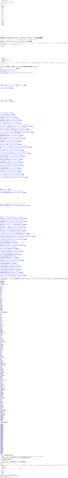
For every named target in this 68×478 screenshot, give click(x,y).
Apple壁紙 (2, 406)
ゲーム (2, 10)
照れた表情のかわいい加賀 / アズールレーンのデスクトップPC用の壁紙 (11, 120)
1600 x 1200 (2, 427)
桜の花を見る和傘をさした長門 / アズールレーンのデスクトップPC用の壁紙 (11, 162)
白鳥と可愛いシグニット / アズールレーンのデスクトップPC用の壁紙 (10, 171)
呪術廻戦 (1, 420)
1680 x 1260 (2, 428)
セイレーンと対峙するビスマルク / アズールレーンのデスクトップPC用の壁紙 (12, 174)
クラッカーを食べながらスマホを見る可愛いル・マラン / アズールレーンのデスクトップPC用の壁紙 (15, 153)
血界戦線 (1, 416)
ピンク (1, 320)
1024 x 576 (6, 72)
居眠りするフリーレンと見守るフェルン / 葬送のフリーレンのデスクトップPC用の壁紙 (13, 218)
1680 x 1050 (2, 436)
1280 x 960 (9, 69)
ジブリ (1, 365)
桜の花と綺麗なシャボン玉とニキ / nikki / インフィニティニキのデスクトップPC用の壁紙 (13, 221)
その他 (1, 310)
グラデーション (2, 357)
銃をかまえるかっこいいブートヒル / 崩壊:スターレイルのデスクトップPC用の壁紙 (13, 230)
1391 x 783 (20, 72)
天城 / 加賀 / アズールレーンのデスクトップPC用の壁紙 (8, 117)
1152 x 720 (2, 434)
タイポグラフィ (2, 384)
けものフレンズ (2, 417)
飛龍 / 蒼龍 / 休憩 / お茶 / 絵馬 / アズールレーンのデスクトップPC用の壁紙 (11, 135)
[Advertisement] (34, 31)
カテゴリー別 (3, 6)
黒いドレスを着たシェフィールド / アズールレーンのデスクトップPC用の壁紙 (12, 150)
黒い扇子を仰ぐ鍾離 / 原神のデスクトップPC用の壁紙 (8, 263)
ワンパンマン (2, 371)
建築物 (1, 309)
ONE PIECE (2, 330)
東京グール (2, 369)
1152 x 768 (4, 73)
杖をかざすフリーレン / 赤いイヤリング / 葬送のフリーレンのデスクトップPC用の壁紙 (13, 275)
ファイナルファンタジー (3, 341)
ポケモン (1, 376)
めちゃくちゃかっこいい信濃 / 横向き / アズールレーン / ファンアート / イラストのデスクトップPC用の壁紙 (16, 126)
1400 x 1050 (12, 69)
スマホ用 (3, 8)
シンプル (1, 325)
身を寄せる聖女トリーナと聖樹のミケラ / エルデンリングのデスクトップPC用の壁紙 (13, 227)
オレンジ (1, 326)
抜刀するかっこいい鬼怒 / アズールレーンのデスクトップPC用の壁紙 (10, 144)
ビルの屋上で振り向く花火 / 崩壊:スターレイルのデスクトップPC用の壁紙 (11, 251)
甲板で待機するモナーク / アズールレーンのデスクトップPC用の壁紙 (10, 141)
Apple (1, 352)
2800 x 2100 (2, 431)
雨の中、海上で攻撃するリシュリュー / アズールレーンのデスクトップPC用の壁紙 (12, 138)
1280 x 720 (15, 72)
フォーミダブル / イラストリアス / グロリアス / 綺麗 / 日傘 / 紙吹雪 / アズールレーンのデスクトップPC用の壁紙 (17, 132)
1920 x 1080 (31, 72)
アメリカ (1, 335)
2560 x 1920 (2, 430)
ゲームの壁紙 (3, 58)
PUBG (1, 411)
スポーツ (1, 306)
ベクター (1, 347)
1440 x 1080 (15, 69)
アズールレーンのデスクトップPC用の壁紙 (6, 88)
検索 (2, 5)
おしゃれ (3, 23)
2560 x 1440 (2, 450)
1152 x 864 (7, 69)
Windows (1, 374)
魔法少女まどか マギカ (3, 363)
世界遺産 (3, 20)
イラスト (3, 11)
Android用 (3, 24)
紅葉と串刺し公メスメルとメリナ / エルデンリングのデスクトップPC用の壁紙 (12, 260)
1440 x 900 (2, 435)
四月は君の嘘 (2, 402)
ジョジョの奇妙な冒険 (3, 375)
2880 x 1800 (2, 438)
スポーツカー (2, 321)
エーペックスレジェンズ (3, 390)
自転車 (1, 391)
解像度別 (3, 472)
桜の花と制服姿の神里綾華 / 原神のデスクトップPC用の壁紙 (9, 257)
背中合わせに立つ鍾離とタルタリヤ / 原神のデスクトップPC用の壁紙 (10, 266)
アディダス (2, 405)
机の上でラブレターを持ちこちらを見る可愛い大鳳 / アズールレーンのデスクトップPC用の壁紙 (14, 129)
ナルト (1, 342)
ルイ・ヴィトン (2, 407)
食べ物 (1, 349)
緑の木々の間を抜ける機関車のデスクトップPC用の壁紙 (8, 242)
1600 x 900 (25, 72)
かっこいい (3, 22)
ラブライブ (2, 379)
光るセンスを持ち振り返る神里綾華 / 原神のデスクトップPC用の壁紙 (10, 254)
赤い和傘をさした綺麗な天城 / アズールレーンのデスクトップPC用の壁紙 (11, 159)
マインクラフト (2, 368)
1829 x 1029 (28, 72)
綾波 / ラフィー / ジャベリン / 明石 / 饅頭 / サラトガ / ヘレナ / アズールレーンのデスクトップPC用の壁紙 (16, 147)
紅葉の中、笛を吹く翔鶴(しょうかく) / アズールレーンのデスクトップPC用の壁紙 (12, 156)
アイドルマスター (2, 385)
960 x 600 (2, 433)
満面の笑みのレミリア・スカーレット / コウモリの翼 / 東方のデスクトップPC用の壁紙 (13, 224)
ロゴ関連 (1, 332)
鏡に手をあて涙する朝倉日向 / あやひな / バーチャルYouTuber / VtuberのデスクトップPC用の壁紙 (15, 205)
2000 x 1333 (2, 453)
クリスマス (2, 370)
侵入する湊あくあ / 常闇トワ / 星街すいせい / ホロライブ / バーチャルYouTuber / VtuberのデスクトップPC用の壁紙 (17, 236)
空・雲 (1, 292)
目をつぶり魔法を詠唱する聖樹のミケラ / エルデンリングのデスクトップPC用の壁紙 (13, 192)
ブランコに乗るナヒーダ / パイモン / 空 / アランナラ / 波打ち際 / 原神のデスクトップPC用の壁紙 (14, 233)
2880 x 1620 (2, 451)
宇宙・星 (1, 288)
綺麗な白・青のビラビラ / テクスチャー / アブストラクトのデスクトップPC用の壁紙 (13, 245)
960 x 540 (4, 72)
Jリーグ (1, 386)
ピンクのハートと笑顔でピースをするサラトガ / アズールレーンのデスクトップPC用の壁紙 (14, 177)
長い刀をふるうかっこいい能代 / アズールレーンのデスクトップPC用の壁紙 (11, 165)
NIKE (1, 395)
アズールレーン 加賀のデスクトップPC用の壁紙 (7, 114)
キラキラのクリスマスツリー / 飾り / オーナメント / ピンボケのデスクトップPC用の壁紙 (13, 239)
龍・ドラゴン (2, 348)
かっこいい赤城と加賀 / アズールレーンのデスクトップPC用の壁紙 (10, 123)
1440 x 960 (7, 73)
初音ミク (1, 331)
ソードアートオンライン (3, 364)
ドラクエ (1, 413)
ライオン (1, 362)
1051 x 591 (9, 72)
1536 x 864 (23, 72)
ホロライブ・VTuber (3, 412)
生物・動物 (2, 299)
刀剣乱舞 (1, 396)
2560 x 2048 (2, 432)
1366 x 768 (17, 72)
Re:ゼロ (1, 401)
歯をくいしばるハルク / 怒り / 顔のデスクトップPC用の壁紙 (9, 248)
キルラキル (2, 418)
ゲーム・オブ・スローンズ (3, 380)
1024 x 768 (4, 69)
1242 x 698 (12, 72)
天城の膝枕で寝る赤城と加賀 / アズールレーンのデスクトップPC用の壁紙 (11, 272)
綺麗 (2, 21)
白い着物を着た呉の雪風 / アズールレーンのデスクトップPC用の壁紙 (10, 168)
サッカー (1, 305)
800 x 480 (2, 439)
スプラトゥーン (2, 389)
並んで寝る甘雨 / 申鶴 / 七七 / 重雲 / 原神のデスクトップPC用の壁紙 (10, 269)
